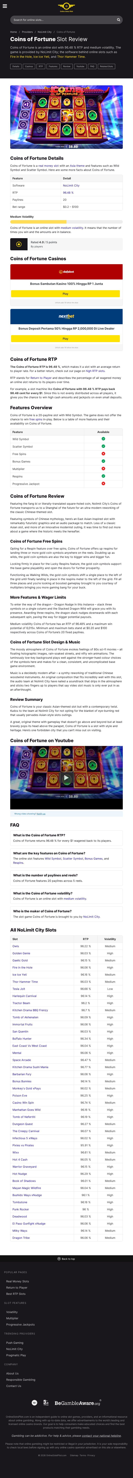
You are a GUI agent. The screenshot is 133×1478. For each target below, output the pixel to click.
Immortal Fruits (22, 1024)
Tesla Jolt (18, 989)
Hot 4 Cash (19, 1159)
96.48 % (68, 192)
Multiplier (12, 1318)
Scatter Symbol (73, 858)
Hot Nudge (19, 1173)
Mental (16, 1053)
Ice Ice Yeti (41, 56)
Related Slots (106, 66)
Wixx (15, 1152)
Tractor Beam (21, 1003)
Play (65, 293)
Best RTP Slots (15, 1294)
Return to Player (41, 378)
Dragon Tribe (21, 1237)
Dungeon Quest (22, 1124)
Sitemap (74, 1455)
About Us (12, 1373)
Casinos (29, 66)
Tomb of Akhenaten (25, 1017)
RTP (41, 66)
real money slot (48, 165)
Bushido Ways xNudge (27, 1195)
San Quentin (20, 1031)
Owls (15, 946)
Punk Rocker (20, 1209)
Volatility (12, 1312)
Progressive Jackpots (20, 1324)
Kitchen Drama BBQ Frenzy (30, 1010)
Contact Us (13, 1386)
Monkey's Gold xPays (26, 1088)
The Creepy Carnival (25, 1131)
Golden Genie (21, 953)
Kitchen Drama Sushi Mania (30, 1067)
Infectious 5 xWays (24, 1138)
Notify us (41, 813)
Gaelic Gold (20, 960)
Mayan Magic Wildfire (26, 1188)
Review (66, 66)
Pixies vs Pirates (23, 1145)
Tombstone (19, 1202)
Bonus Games (94, 858)
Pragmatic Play (16, 1355)
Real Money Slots (17, 1281)
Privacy (91, 1455)
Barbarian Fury (21, 1074)
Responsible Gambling (20, 1379)
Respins (18, 862)
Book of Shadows (24, 1181)
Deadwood (19, 1216)
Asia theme (77, 165)
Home (13, 31)
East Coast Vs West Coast (29, 1045)
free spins (35, 419)
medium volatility (72, 228)
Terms (83, 1455)
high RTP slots (95, 371)
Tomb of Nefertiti (23, 1117)
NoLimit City (45, 31)
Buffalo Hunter (22, 1038)
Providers (27, 31)
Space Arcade (21, 1060)
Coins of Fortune (66, 31)
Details (15, 66)
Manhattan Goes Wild (26, 1109)
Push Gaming (14, 1342)
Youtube (80, 66)
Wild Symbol (53, 858)
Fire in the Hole (21, 56)
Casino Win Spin (23, 1102)
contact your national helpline (101, 1435)
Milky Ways (19, 1230)
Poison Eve (19, 1095)
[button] (118, 20)
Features (53, 66)
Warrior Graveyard (24, 1166)
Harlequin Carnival (24, 996)
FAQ (92, 66)
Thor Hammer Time (71, 56)
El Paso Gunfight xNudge (28, 1223)
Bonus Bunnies (21, 1081)
